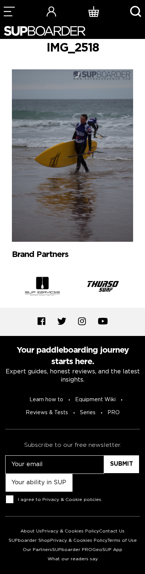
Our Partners (37, 550)
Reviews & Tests (47, 412)
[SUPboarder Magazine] (45, 31)
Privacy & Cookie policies (71, 500)
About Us (31, 531)
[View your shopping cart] (93, 11)
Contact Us (112, 531)
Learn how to (46, 399)
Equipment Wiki (95, 399)
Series (88, 412)
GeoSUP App (107, 550)
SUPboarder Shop (29, 540)
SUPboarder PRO (72, 550)
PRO (113, 412)
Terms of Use (122, 540)
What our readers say (73, 559)
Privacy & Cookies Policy (70, 531)
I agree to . (60, 500)
